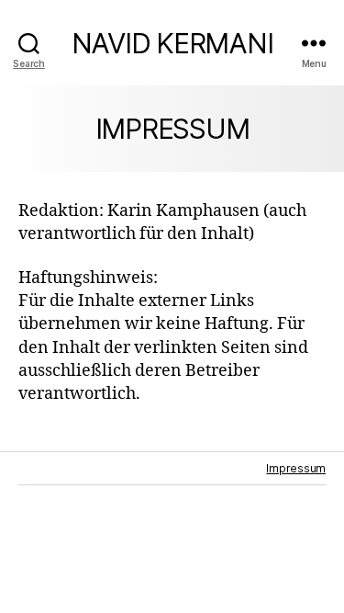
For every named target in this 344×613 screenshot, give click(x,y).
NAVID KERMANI (172, 43)
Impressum (296, 468)
